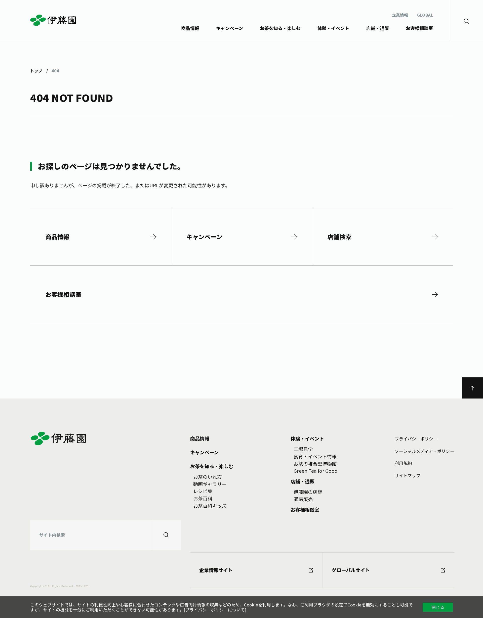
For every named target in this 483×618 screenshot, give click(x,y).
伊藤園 (53, 20)
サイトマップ (407, 475)
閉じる (437, 607)
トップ (36, 70)
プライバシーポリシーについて (215, 610)
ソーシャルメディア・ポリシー (424, 451)
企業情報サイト (216, 569)
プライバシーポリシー (416, 439)
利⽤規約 (403, 463)
